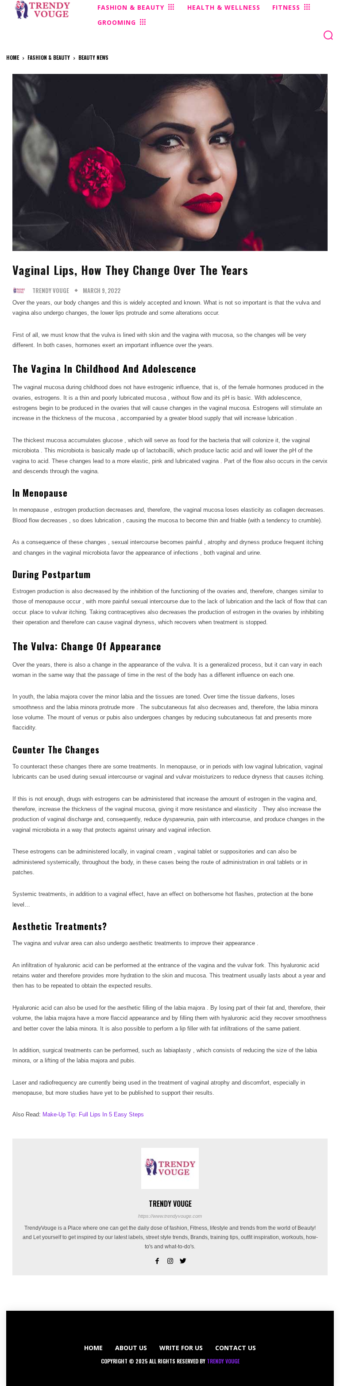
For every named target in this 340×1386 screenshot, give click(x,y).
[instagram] (170, 1259)
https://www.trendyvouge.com (170, 1216)
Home (12, 57)
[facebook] (157, 1259)
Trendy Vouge (50, 290)
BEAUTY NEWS (93, 57)
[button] (328, 35)
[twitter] (183, 1259)
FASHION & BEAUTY (48, 57)
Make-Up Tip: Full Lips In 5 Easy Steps (93, 1114)
